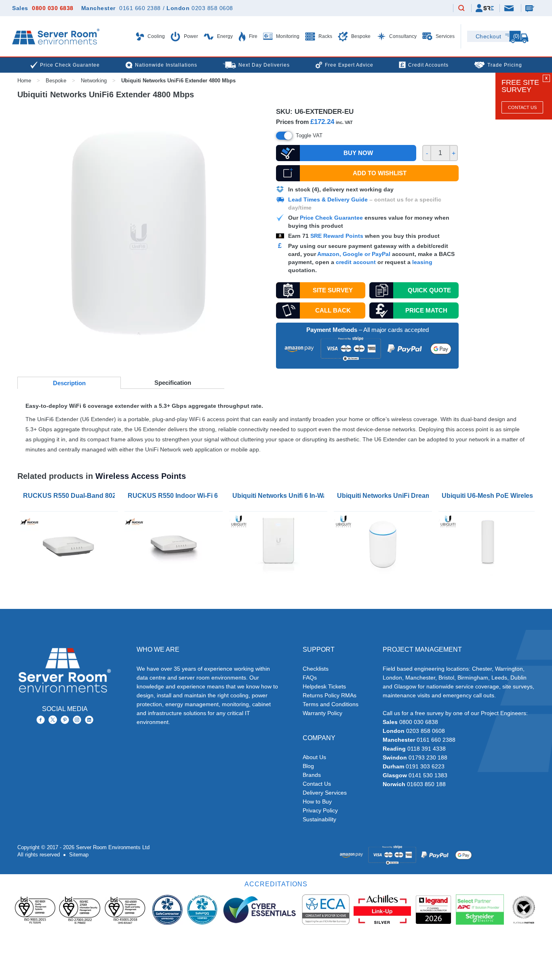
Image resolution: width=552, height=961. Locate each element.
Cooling (155, 36)
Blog (308, 766)
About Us (314, 757)
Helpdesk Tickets (324, 686)
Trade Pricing (504, 65)
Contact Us (522, 107)
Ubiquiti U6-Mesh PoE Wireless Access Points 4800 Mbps (489, 495)
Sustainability (319, 819)
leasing (422, 262)
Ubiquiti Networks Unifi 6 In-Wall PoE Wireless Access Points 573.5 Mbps (279, 495)
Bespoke (360, 36)
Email (509, 7)
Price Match (426, 310)
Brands (312, 775)
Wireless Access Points (140, 476)
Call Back (333, 310)
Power (190, 36)
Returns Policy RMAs (329, 695)
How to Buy (317, 801)
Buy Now (358, 152)
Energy (224, 36)
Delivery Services (325, 792)
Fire (252, 36)
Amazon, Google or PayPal (353, 254)
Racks (324, 36)
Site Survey (333, 290)
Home (24, 81)
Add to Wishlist (379, 173)
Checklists (316, 668)
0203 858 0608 (212, 8)
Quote (429, 290)
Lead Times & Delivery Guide (328, 199)
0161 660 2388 (140, 8)
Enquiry (530, 8)
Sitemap (78, 855)
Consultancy (402, 36)
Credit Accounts (428, 65)
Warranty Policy (322, 713)
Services (444, 36)
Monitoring (287, 36)
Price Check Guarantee (331, 217)
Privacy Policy (320, 810)
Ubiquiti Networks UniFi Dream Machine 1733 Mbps (384, 495)
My (485, 8)
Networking (94, 81)
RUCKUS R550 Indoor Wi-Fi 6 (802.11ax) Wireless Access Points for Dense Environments (175, 495)
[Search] (461, 8)
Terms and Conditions (330, 704)
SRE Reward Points (337, 236)
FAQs (310, 677)
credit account (356, 262)
